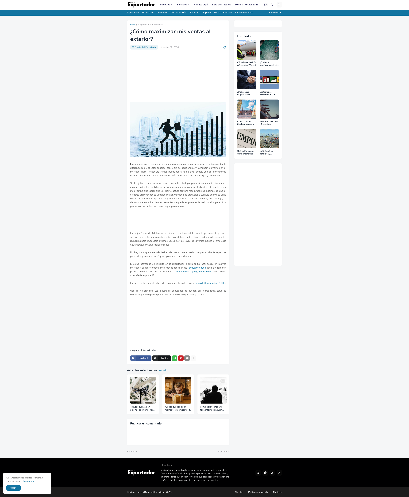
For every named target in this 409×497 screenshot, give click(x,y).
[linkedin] (258, 473)
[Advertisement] (178, 76)
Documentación (178, 12)
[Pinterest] (181, 358)
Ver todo (163, 370)
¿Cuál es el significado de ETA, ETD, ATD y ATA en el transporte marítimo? (269, 64)
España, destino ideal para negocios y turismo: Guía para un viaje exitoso (246, 123)
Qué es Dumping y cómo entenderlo (245, 152)
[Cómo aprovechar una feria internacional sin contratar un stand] (213, 390)
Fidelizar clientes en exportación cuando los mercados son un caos (141, 408)
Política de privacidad (258, 492)
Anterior (133, 451)
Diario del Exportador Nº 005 (210, 283)
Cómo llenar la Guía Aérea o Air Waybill (246, 64)
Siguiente (222, 451)
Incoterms (162, 12)
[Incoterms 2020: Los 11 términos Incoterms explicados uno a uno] (269, 109)
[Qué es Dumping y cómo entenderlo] (246, 138)
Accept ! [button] (13, 487)
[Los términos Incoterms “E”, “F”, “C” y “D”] (269, 79)
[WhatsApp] (174, 358)
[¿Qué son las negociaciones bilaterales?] (246, 79)
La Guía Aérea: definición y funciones (266, 152)
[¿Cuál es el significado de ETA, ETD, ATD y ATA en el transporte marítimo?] (269, 50)
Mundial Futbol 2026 (246, 4)
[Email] (187, 358)
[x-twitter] (272, 473)
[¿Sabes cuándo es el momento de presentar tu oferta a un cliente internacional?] (178, 390)
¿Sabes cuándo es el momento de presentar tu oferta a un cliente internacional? (178, 408)
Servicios (182, 4)
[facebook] (265, 473)
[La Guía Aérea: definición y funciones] (269, 138)
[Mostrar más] (193, 358)
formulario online (197, 267)
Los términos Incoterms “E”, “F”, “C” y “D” (268, 93)
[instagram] (279, 473)
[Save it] (224, 47)
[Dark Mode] (265, 4)
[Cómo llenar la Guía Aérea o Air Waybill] (246, 50)
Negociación (148, 12)
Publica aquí (201, 4)
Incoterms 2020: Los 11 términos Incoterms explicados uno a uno (269, 123)
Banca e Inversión (223, 12)
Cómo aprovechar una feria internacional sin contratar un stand (211, 408)
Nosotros (165, 4)
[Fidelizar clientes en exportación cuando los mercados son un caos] (143, 390)
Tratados (194, 12)
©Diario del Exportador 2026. (157, 492)
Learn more (28, 481)
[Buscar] (279, 5)
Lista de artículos (221, 4)
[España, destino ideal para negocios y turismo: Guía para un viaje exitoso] (246, 109)
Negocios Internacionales (150, 25)
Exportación (133, 12)
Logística (206, 12)
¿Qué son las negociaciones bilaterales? (243, 93)
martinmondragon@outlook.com (193, 271)
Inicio (132, 25)
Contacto (277, 492)
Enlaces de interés (244, 12)
